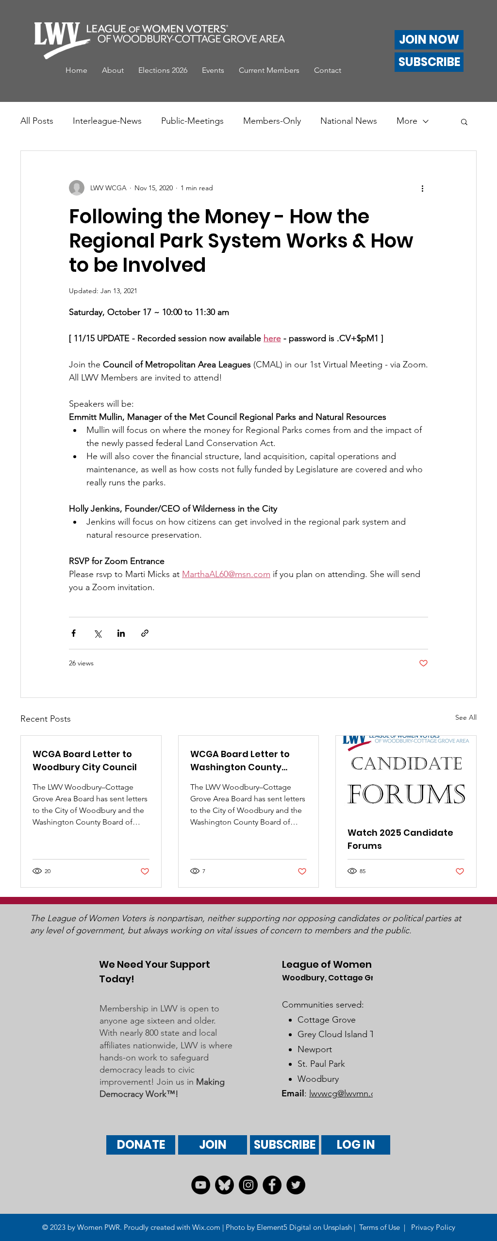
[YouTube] (200, 1184)
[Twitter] (295, 1184)
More (407, 121)
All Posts (36, 121)
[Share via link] (144, 633)
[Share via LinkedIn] (121, 633)
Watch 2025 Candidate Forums (400, 839)
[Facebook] (272, 1184)
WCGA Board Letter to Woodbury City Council (85, 760)
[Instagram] (248, 1184)
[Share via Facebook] (73, 633)
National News (348, 121)
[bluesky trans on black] (224, 1184)
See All (466, 717)
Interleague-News (107, 121)
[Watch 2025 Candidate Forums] (406, 775)
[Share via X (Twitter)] (97, 633)
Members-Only (272, 121)
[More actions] (422, 188)
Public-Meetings (192, 121)
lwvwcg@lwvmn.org (346, 1093)
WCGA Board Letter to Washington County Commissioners (240, 761)
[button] (113, 70)
